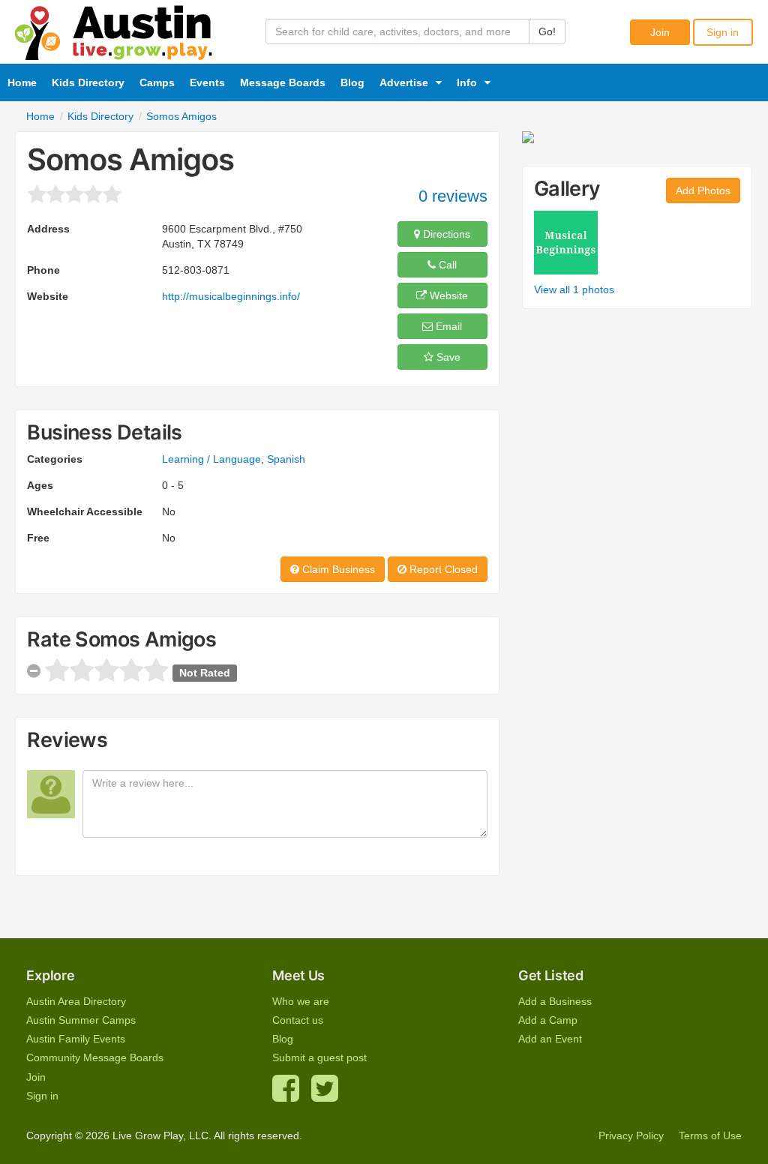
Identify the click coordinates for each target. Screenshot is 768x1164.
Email (447, 326)
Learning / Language (211, 459)
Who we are (300, 1001)
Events (207, 82)
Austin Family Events (75, 1039)
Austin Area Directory (76, 1001)
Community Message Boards (95, 1058)
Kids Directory (88, 82)
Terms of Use (710, 1136)
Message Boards (283, 82)
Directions (445, 234)
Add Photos (703, 190)
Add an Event (550, 1039)
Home (22, 82)
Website (447, 296)
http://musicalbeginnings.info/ (231, 296)
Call (446, 265)
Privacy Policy (631, 1136)
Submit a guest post (319, 1058)
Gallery (567, 188)
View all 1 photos (574, 290)
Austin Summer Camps (81, 1020)
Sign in (722, 32)
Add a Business (555, 1001)
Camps (157, 82)
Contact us (297, 1020)
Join (660, 32)
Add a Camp (548, 1020)
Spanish (286, 459)
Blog (352, 82)
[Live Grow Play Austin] (114, 29)
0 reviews (453, 196)
